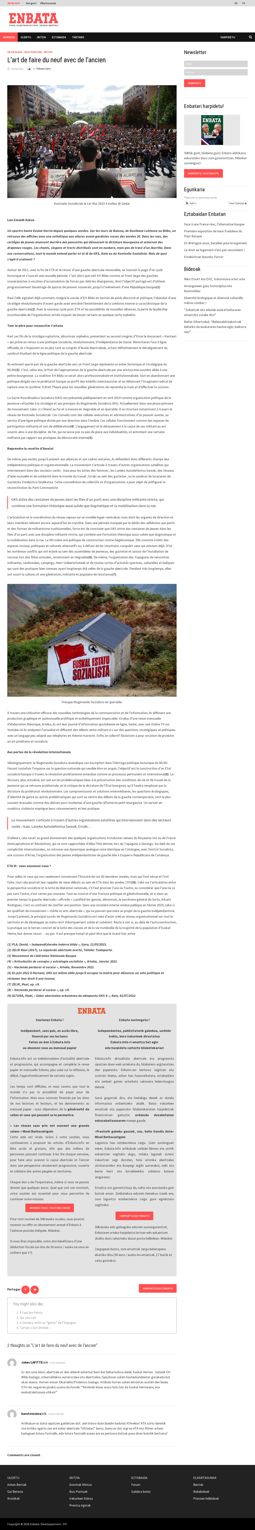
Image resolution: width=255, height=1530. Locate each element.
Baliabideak (201, 1491)
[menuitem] (236, 2)
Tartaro (78, 37)
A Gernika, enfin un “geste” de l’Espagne (48, 1322)
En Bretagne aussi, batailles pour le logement (215, 243)
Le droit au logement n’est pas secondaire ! (214, 250)
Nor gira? (31, 3)
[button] (190, 203)
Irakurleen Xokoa (81, 1498)
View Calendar (237, 203)
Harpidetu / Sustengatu (203, 173)
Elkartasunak (48, 3)
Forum (135, 1484)
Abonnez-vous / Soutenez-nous (49, 1208)
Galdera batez (141, 1491)
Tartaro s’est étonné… (36, 1327)
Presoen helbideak (206, 1498)
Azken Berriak (17, 1484)
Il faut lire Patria (31, 1312)
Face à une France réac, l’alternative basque (214, 224)
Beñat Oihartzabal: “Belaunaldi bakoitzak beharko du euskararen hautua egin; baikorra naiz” (215, 327)
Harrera (9, 37)
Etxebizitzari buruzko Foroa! (203, 257)
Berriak (198, 1484)
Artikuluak (14, 52)
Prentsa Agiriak (80, 1505)
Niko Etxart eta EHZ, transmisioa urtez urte (214, 279)
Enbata (34, 1524)
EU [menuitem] (236, 3)
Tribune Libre (43, 68)
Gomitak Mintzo (80, 1484)
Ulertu (26, 37)
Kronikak (13, 1498)
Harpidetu (227, 37)
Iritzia (41, 37)
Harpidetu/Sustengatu (134, 1216)
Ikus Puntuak (33, 52)
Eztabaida (59, 37)
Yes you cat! (28, 1317)
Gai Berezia (15, 1491)
